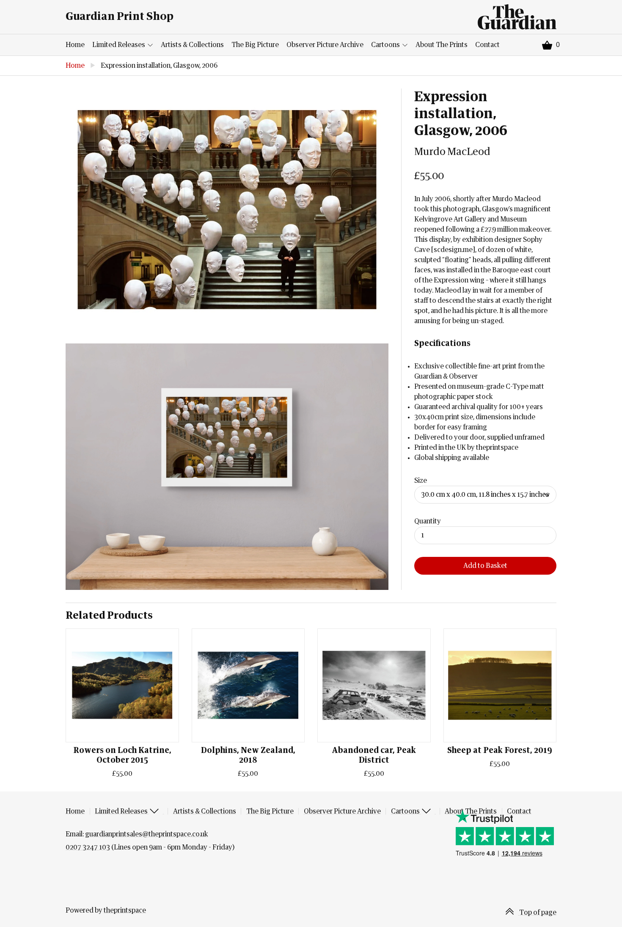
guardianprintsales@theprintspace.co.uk (146, 834)
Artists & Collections (192, 45)
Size (420, 480)
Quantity (427, 521)
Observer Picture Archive (324, 45)
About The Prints (442, 45)
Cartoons (386, 45)
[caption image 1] (227, 210)
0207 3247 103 (88, 847)
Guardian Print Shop (119, 16)
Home (75, 45)
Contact (487, 45)
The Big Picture (255, 45)
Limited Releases (119, 45)
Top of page (537, 912)
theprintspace (125, 910)
